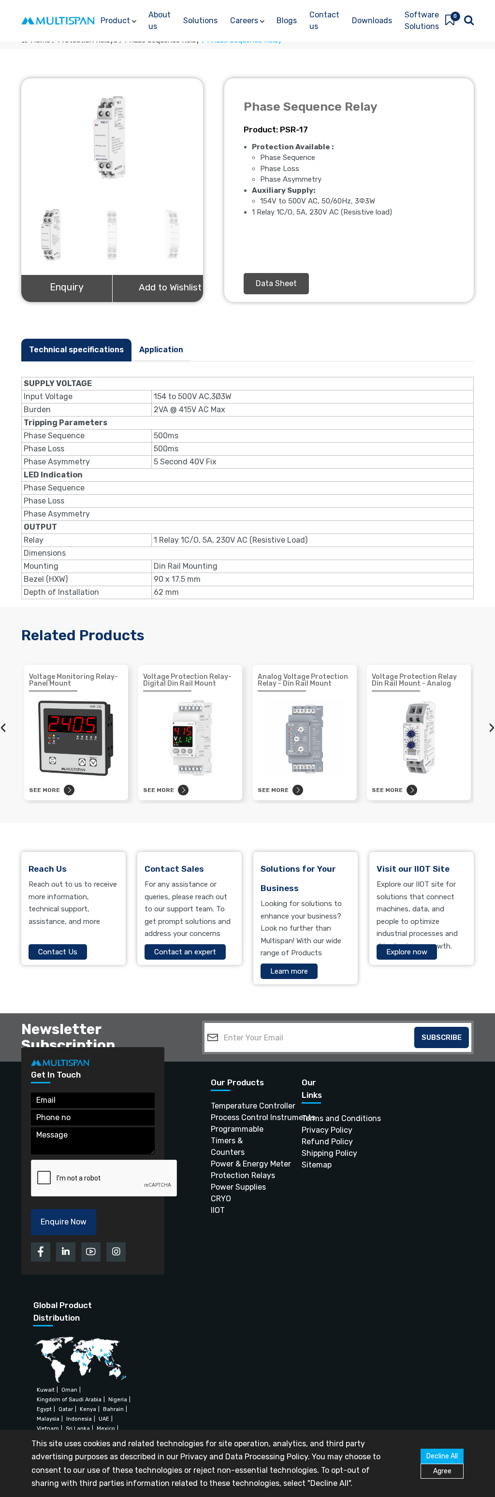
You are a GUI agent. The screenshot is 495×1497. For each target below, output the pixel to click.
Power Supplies (238, 1187)
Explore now (406, 952)
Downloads (372, 20)
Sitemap (315, 1164)
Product (115, 20)
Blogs (287, 20)
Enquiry (67, 287)
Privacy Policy (315, 1130)
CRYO (221, 1198)
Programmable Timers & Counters (237, 1140)
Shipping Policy (315, 1153)
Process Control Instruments (238, 1117)
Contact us (324, 20)
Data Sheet (276, 283)
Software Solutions (422, 20)
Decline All (442, 1456)
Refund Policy (315, 1141)
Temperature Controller (238, 1105)
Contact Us (57, 952)
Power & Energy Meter (238, 1163)
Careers (244, 20)
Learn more (289, 971)
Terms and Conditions (315, 1118)
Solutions (200, 20)
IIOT (218, 1210)
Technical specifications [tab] (76, 349)
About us (159, 20)
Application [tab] (161, 349)
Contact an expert (185, 952)
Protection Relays (238, 1175)
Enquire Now (64, 1221)
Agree (442, 1471)
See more (44, 790)
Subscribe (442, 1037)
